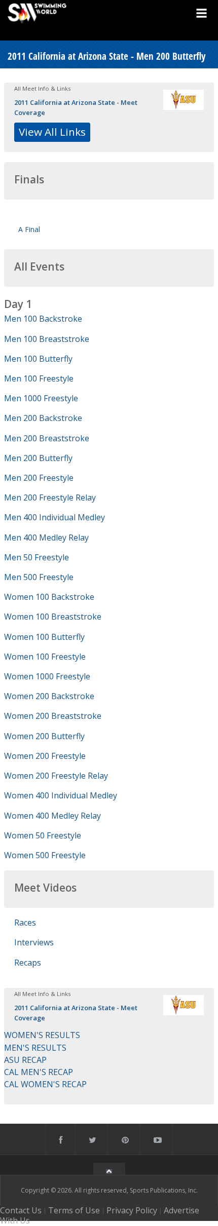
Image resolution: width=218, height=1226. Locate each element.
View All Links (52, 132)
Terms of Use (74, 1210)
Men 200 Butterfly (38, 458)
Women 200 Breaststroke (52, 715)
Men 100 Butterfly (38, 358)
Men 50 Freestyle (36, 557)
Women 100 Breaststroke (52, 616)
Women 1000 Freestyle (47, 676)
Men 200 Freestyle (39, 477)
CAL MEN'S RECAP (38, 1072)
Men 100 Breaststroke (46, 338)
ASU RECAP (25, 1059)
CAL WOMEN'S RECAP (45, 1084)
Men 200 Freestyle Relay (50, 497)
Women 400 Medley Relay (52, 815)
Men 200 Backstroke (43, 418)
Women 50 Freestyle (42, 835)
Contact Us (21, 1210)
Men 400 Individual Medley (54, 517)
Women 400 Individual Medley (60, 795)
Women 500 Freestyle (45, 855)
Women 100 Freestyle (45, 656)
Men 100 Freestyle (39, 378)
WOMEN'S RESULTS (42, 1035)
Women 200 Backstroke (49, 696)
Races (25, 922)
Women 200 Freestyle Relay (56, 775)
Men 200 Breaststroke (46, 438)
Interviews (34, 942)
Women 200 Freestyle (45, 755)
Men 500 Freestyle (39, 577)
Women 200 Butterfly (44, 736)
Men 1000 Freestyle (41, 398)
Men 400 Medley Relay (46, 537)
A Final (29, 229)
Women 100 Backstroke (49, 596)
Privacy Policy (131, 1210)
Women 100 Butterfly (44, 636)
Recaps (27, 962)
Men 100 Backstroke (43, 318)
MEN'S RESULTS (35, 1047)
